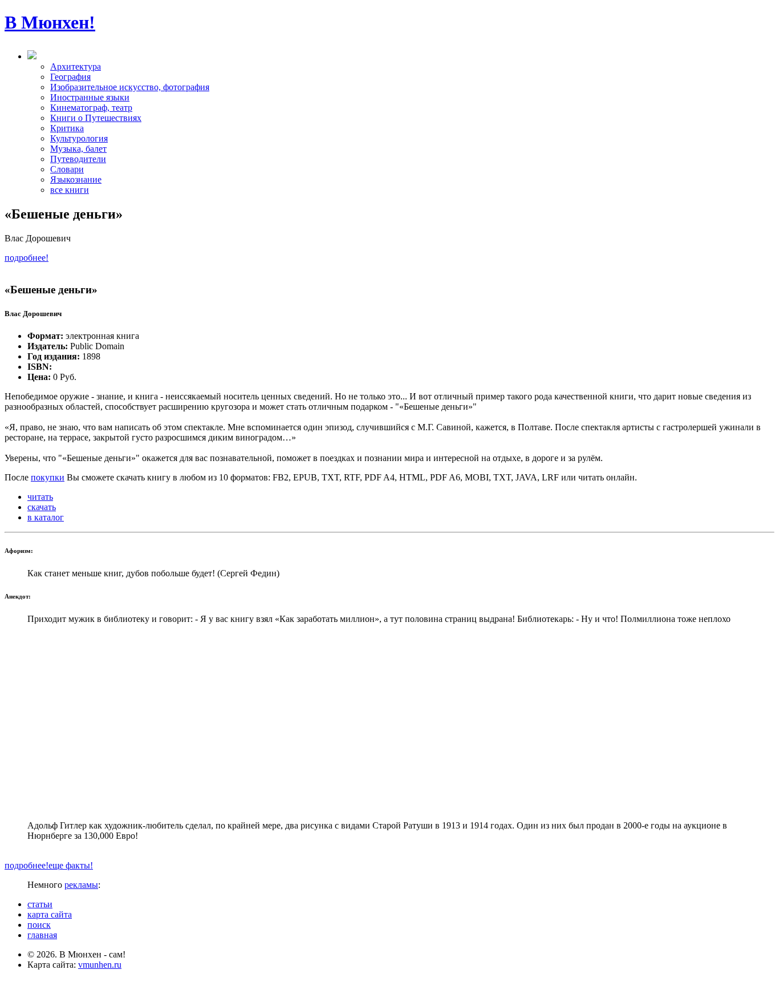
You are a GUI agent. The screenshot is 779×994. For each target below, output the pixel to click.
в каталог (45, 517)
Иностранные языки (89, 97)
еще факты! (70, 865)
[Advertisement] (389, 722)
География (70, 77)
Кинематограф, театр (91, 107)
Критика (67, 128)
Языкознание (76, 179)
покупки (47, 477)
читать (40, 497)
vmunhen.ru (99, 964)
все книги (69, 190)
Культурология (79, 138)
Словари (67, 169)
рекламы (81, 885)
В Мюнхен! (50, 22)
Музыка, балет (78, 148)
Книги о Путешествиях (95, 118)
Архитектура (75, 66)
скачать (41, 507)
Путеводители (78, 159)
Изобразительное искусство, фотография (129, 87)
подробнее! (26, 257)
